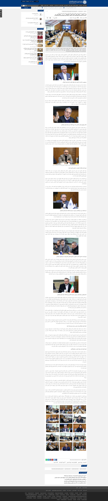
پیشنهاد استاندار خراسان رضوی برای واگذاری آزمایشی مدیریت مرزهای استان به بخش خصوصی (70, 477)
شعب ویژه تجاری (67, 468)
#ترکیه (81, 493)
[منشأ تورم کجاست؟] (32, 15)
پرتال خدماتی (46, 5)
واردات (79, 499)
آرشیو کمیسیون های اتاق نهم (57, 490)
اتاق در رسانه (70, 5)
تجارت (68, 494)
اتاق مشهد (37, 493)
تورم (46, 494)
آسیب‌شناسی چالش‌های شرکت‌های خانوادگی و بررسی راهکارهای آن (70, 15)
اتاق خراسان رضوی (83, 468)
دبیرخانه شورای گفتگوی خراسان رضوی (31, 494)
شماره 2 (49, 496)
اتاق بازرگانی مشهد (50, 493)
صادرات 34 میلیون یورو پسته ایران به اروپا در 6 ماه (41, 7)
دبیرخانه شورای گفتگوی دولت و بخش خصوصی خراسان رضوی (77, 496)
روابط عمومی (69, 462)
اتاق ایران (66, 493)
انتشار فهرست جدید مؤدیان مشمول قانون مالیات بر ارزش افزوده (83, 7)
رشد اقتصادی (65, 496)
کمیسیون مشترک (64, 499)
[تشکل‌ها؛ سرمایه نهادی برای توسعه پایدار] (32, 19)
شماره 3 (45, 496)
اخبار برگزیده (80, 11)
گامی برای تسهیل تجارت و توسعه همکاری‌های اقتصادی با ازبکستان (75, 481)
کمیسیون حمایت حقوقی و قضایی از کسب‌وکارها (70, 11)
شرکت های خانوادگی (75, 468)
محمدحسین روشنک (54, 497)
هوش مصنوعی (84, 499)
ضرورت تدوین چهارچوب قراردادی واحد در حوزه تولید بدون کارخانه (61, 7)
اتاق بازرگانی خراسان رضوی (59, 493)
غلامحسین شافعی (73, 497)
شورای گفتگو (39, 496)
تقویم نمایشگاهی (51, 494)
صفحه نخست (85, 5)
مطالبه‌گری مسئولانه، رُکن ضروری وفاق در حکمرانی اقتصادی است (75, 479)
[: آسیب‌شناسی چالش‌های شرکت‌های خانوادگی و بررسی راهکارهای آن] (47, 18)
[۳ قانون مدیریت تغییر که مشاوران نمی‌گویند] (32, 59)
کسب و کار (70, 499)
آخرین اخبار (85, 490)
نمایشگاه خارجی (29, 497)
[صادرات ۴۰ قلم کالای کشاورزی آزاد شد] (32, 33)
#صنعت (77, 493)
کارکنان (75, 499)
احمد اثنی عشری (31, 493)
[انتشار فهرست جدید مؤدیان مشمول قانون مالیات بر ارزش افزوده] (32, 37)
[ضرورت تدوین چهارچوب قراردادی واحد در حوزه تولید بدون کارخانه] (32, 41)
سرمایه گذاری (59, 496)
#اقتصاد (85, 493)
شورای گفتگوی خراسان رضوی (32, 496)
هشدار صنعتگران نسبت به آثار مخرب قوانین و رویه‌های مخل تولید (75, 483)
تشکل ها (64, 490)
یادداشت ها (69, 490)
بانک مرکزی (79, 494)
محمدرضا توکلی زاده (46, 497)
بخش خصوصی (73, 494)
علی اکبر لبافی (80, 497)
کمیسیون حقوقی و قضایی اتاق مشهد (57, 468)
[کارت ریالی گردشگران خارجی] (32, 63)
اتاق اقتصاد (51, 5)
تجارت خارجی (63, 494)
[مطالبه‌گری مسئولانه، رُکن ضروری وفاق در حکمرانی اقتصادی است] (32, 55)
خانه (85, 11)
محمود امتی (39, 497)
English (42, 5)
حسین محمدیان (41, 494)
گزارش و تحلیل (75, 5)
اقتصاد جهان (61, 5)
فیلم (77, 487)
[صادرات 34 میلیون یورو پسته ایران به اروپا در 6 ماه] (32, 45)
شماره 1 (54, 496)
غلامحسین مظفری (66, 497)
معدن (35, 497)
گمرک (58, 499)
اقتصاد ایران (66, 5)
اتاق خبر (80, 5)
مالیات (60, 497)
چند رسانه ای (56, 5)
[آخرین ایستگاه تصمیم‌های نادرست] (32, 24)
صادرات (85, 497)
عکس (80, 487)
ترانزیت (57, 494)
